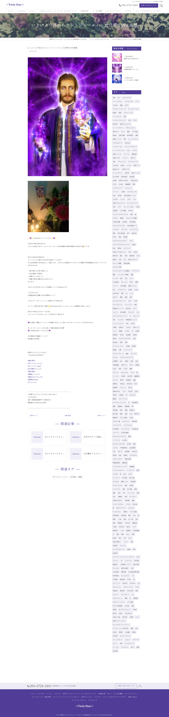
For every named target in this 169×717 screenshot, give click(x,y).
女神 (125, 116)
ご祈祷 (114, 527)
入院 (120, 259)
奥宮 (134, 444)
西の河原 (115, 414)
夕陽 (130, 297)
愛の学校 (124, 617)
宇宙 (114, 207)
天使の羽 (124, 583)
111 (133, 594)
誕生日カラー (116, 169)
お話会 (134, 244)
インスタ (122, 199)
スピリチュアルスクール (126, 357)
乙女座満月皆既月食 (133, 572)
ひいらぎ (115, 357)
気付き (114, 237)
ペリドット (123, 387)
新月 (125, 139)
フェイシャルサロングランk (120, 214)
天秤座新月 (116, 515)
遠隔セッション (132, 286)
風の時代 (115, 124)
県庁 (126, 496)
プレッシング (128, 304)
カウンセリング (126, 97)
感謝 (133, 500)
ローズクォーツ (125, 594)
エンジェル (116, 568)
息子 (128, 233)
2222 (129, 301)
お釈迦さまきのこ (117, 500)
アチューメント (122, 161)
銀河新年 (131, 255)
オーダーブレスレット (125, 609)
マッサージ (116, 432)
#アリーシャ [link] (32, 382)
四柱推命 (128, 380)
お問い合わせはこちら (149, 5)
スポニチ (120, 451)
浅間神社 (128, 530)
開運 (121, 105)
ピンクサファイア (117, 188)
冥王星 (120, 195)
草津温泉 (115, 410)
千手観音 (115, 579)
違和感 (114, 350)
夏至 (120, 237)
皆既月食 (123, 572)
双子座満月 (123, 312)
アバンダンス (116, 489)
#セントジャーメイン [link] (35, 363)
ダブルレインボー (128, 587)
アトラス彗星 (133, 511)
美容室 (125, 237)
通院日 (125, 511)
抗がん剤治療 (121, 233)
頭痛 (130, 368)
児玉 (114, 496)
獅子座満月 (124, 176)
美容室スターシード (118, 308)
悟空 (134, 380)
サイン (137, 617)
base (128, 150)
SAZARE (127, 173)
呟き (114, 289)
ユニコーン (116, 560)
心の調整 (127, 632)
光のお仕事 (130, 590)
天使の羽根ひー (117, 542)
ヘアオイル (116, 229)
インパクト (116, 376)
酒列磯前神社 (116, 463)
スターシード (116, 583)
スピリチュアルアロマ (119, 225)
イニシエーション (117, 146)
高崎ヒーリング (117, 154)
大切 (126, 278)
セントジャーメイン (133, 109)
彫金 (132, 361)
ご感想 (123, 192)
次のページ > (102, 415)
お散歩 (126, 361)
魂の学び (136, 414)
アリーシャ (127, 154)
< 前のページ (33, 415)
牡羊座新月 (135, 402)
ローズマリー (133, 496)
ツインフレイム (128, 350)
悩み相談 (115, 651)
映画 (122, 534)
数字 (134, 549)
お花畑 (130, 289)
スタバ (128, 534)
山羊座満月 (132, 448)
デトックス (124, 282)
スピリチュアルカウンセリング (121, 244)
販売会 (119, 248)
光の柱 (122, 335)
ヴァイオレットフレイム (119, 402)
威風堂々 (115, 564)
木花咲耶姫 (136, 530)
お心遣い (124, 440)
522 (138, 312)
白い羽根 (129, 489)
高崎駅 (137, 365)
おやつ (131, 365)
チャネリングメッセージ (119, 120)
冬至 (114, 319)
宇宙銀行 (135, 598)
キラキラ (115, 218)
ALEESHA (134, 451)
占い (119, 97)
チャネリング (124, 647)
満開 (114, 406)
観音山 (114, 399)
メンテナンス (128, 560)
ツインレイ (116, 192)
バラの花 (115, 474)
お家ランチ (124, 365)
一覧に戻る (67, 415)
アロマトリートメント (119, 602)
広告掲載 (127, 451)
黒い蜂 (114, 613)
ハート (131, 293)
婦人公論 (131, 478)
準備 (114, 519)
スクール (115, 643)
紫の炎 (130, 387)
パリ (133, 575)
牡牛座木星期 (116, 222)
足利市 (122, 380)
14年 (132, 568)
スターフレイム (123, 399)
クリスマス (121, 319)
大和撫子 (115, 545)
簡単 (138, 470)
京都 (114, 523)
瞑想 (120, 113)
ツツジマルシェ (128, 425)
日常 (138, 493)
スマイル (129, 165)
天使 (129, 120)
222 (125, 259)
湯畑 (126, 410)
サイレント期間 (117, 263)
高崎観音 (132, 466)
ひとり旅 (130, 519)
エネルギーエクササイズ (119, 436)
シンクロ (115, 278)
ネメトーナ (136, 316)
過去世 (122, 165)
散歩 (121, 255)
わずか (130, 538)
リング (134, 527)
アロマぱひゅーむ (117, 143)
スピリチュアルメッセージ (120, 316)
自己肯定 (136, 560)
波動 (136, 135)
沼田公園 (134, 421)
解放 (114, 274)
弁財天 (120, 613)
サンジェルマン (125, 575)
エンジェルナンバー (132, 203)
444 (124, 493)
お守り (127, 105)
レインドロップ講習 (123, 274)
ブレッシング (130, 493)
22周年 (131, 617)
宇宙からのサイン (133, 259)
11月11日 (127, 523)
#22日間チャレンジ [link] (35, 369)
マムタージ (116, 594)
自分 (121, 278)
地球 (126, 255)
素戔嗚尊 (127, 406)
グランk (128, 504)
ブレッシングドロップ (131, 146)
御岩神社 (120, 523)
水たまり (115, 297)
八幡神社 (120, 496)
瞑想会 (114, 113)
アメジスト (116, 372)
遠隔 (126, 297)
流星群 (120, 331)
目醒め (129, 549)
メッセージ (125, 158)
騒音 (129, 515)
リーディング (116, 440)
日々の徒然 (116, 176)
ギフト (119, 207)
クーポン (134, 150)
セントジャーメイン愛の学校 (120, 628)
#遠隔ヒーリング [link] (34, 374)
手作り (131, 282)
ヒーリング (116, 647)
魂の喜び (115, 342)
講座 (128, 131)
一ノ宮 (122, 530)
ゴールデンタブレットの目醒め (121, 271)
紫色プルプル (125, 169)
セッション (123, 545)
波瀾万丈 (115, 384)
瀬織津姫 (127, 184)
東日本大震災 (124, 568)
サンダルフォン (117, 511)
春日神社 (122, 590)
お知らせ (130, 210)
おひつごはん (124, 372)
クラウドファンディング (119, 109)
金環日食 (123, 515)
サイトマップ (93, 700)
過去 (133, 606)
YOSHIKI (130, 391)
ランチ (132, 372)
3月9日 (115, 632)
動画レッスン (124, 481)
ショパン (115, 312)
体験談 (114, 609)
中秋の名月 (116, 293)
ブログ (129, 199)
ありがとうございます (119, 444)
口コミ (131, 240)
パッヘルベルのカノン (119, 470)
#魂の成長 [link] (31, 371)
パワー (131, 278)
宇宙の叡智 (132, 222)
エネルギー (131, 312)
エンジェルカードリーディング (121, 624)
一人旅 (119, 519)
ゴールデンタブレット (119, 549)
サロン (137, 587)
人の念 (125, 368)
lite (134, 579)
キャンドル (134, 353)
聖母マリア (137, 165)
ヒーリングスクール (118, 128)
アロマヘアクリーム (118, 353)
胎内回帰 (122, 579)
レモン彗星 (130, 602)
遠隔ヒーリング (117, 139)
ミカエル (128, 327)
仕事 (126, 342)
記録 (136, 590)
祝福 (131, 214)
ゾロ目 (135, 301)
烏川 (121, 361)
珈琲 (133, 534)
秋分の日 (135, 504)
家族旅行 (131, 410)
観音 (121, 414)
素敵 (132, 628)
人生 (130, 414)
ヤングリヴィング (117, 304)
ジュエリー (128, 639)
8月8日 (131, 485)
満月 (122, 293)
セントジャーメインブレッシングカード (123, 557)
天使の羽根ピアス (132, 225)
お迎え (114, 368)
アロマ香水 (135, 131)
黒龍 (114, 493)
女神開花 (115, 361)
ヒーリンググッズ (133, 139)
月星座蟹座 (116, 365)
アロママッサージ (117, 598)
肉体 (120, 455)
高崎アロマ (116, 131)
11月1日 (127, 606)
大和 (127, 323)
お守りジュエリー (130, 128)
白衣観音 (128, 335)
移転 (135, 304)
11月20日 (121, 527)
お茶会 (135, 252)
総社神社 (115, 553)
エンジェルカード (129, 643)
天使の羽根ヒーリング (130, 195)
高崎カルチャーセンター (119, 621)
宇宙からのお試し (123, 180)
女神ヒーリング (135, 173)
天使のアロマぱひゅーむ (119, 252)
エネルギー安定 (117, 267)
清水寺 (128, 527)
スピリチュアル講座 (131, 218)
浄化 (125, 474)
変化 (120, 538)
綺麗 (126, 598)
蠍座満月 (115, 417)
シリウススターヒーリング (120, 466)
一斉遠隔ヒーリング (125, 564)
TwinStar (115, 105)
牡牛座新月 (116, 429)
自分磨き (124, 222)
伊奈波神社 (116, 575)
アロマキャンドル (132, 192)
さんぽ (136, 289)
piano (136, 391)
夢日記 (114, 135)
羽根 (134, 184)
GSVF (129, 252)
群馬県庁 (115, 335)
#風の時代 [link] (31, 360)
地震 (123, 489)
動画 (121, 297)
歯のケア (133, 158)
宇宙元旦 (122, 384)
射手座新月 (130, 135)
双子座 (129, 444)
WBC (114, 195)
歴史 (126, 485)
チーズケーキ (130, 470)
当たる (132, 647)
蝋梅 (127, 353)
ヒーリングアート (117, 173)
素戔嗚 (125, 455)
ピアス (123, 131)
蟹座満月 (134, 154)
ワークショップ (125, 429)
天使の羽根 (122, 135)
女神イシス (136, 327)
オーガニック (127, 248)
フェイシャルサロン (118, 504)
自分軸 (114, 180)
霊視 (138, 647)
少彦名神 (115, 636)
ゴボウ (130, 474)
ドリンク (115, 286)
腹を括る (134, 233)
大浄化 (131, 417)
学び (134, 515)
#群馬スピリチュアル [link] (35, 377)
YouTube (115, 199)
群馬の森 (115, 255)
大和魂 (114, 327)
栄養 (117, 534)
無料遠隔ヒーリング (131, 319)
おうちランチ (125, 421)
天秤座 (134, 632)
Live (139, 583)
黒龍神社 (134, 523)
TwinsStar (115, 165)
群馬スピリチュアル (125, 124)
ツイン (114, 331)
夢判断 (121, 632)
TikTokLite (132, 583)
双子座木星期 (124, 432)
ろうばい (127, 331)
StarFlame (127, 143)
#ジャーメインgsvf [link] (34, 366)
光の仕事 (124, 478)
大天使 (138, 207)
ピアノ (135, 308)
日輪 (126, 414)
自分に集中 (136, 564)
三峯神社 (121, 395)
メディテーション (128, 113)
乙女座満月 (116, 572)
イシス (124, 391)
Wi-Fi (135, 384)
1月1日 (133, 323)
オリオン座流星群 (117, 606)
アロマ (135, 120)
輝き (132, 542)
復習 (132, 274)
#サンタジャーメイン (60, 477)
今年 (125, 538)
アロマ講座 (123, 210)
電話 (114, 233)
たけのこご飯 (116, 421)
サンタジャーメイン (118, 346)
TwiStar (121, 184)
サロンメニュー (117, 587)
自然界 (135, 335)
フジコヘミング (133, 229)
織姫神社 (136, 376)
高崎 (121, 643)
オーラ (137, 101)
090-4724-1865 (40, 402)
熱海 (125, 519)
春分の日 (129, 384)
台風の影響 (127, 263)
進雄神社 (120, 406)
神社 (114, 248)
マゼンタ (115, 380)
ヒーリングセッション (119, 150)
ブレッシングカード (118, 323)
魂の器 (114, 455)
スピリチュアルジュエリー (120, 240)
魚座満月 (115, 590)
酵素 (136, 282)
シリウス (115, 448)
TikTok (129, 579)
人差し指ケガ (128, 613)
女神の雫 (129, 376)
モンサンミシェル (117, 485)
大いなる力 (116, 481)
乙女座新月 (116, 282)
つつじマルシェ (117, 425)
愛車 (120, 368)
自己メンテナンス (121, 508)
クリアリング (135, 271)
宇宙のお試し (134, 180)
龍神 (135, 489)
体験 (121, 342)
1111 (134, 199)
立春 (120, 350)
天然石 (135, 609)
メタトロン (131, 508)
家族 (121, 410)
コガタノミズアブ (117, 459)
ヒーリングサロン (117, 101)
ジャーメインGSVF (128, 207)
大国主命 (115, 210)
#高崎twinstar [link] (33, 379)
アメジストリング (133, 161)
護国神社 (124, 463)
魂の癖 (134, 346)
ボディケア (136, 639)
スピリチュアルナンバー (119, 301)
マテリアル (124, 229)
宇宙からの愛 (116, 617)
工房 (136, 361)
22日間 (128, 346)
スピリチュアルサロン (125, 338)
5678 (138, 557)
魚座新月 (115, 387)
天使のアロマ (116, 158)
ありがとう (132, 395)
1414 (138, 255)
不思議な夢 (135, 429)
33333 (114, 184)
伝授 (134, 338)
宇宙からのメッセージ (119, 203)
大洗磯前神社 (123, 448)
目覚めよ (121, 327)
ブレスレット (128, 188)
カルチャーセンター (125, 636)
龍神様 (122, 218)
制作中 (114, 538)
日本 (136, 519)
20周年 (123, 376)
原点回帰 (133, 481)
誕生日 (114, 259)
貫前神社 (115, 530)
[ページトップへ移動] (140, 686)
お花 (136, 628)
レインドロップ (117, 116)
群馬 (114, 97)
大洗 (114, 451)
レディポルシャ (122, 289)
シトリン (126, 542)
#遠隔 (80, 477)
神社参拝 (131, 176)
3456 (119, 493)
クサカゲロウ (133, 455)
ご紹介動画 (123, 286)
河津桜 (114, 395)
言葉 (114, 161)
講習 (129, 436)
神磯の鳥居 (128, 459)
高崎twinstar (116, 391)
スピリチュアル (129, 101)
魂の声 (114, 338)
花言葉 (137, 331)
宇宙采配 (127, 500)
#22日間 (73, 477)
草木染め (128, 308)
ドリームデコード (117, 639)
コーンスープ (116, 478)
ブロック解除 (123, 417)
